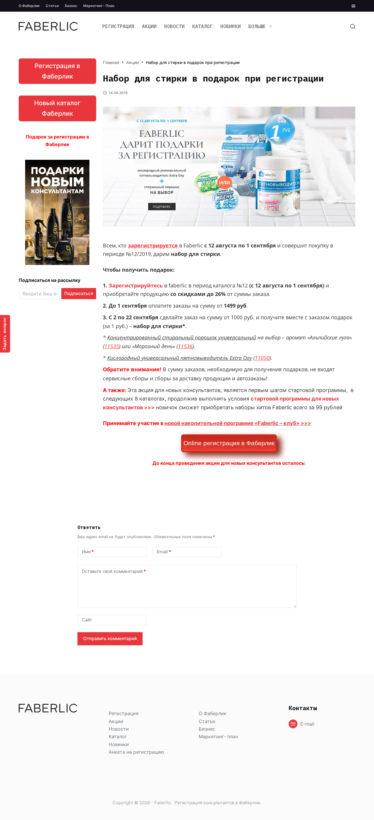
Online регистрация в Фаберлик (228, 443)
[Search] (352, 26)
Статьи (52, 6)
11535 (111, 346)
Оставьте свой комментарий (114, 571)
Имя (88, 551)
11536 (185, 346)
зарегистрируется (153, 245)
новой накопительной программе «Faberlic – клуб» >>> (238, 423)
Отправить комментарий (110, 638)
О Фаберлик (29, 6)
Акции (149, 26)
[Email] (353, 6)
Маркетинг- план (98, 6)
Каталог (202, 26)
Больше (257, 26)
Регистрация (118, 26)
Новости (174, 26)
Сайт (87, 620)
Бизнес (71, 6)
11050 (262, 357)
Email (164, 551)
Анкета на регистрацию (136, 752)
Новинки (230, 26)
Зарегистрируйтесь (136, 285)
